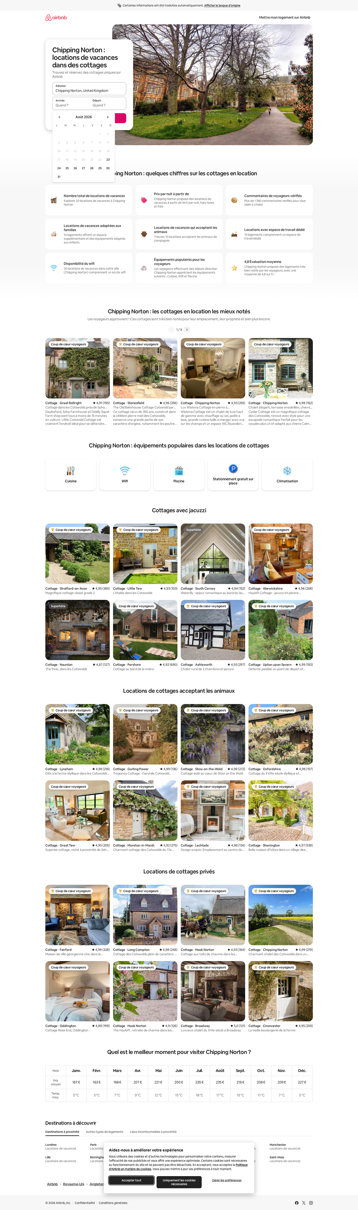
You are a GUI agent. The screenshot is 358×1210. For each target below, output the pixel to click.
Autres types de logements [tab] (104, 1132)
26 (75, 168)
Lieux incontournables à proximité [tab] (153, 1132)
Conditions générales (113, 1203)
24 (59, 168)
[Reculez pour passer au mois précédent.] (59, 117)
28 (91, 168)
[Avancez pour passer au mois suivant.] (107, 117)
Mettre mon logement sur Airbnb (284, 17)
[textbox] (71, 105)
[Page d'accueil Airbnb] (56, 17)
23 (108, 159)
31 (58, 177)
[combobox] (89, 90)
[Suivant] (186, 329)
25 (67, 168)
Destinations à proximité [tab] (62, 1132)
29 (100, 168)
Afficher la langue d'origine (222, 5)
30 (108, 168)
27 (83, 168)
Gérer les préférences (226, 1180)
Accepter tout (131, 1180)
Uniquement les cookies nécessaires (179, 1182)
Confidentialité (85, 1203)
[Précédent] (171, 329)
